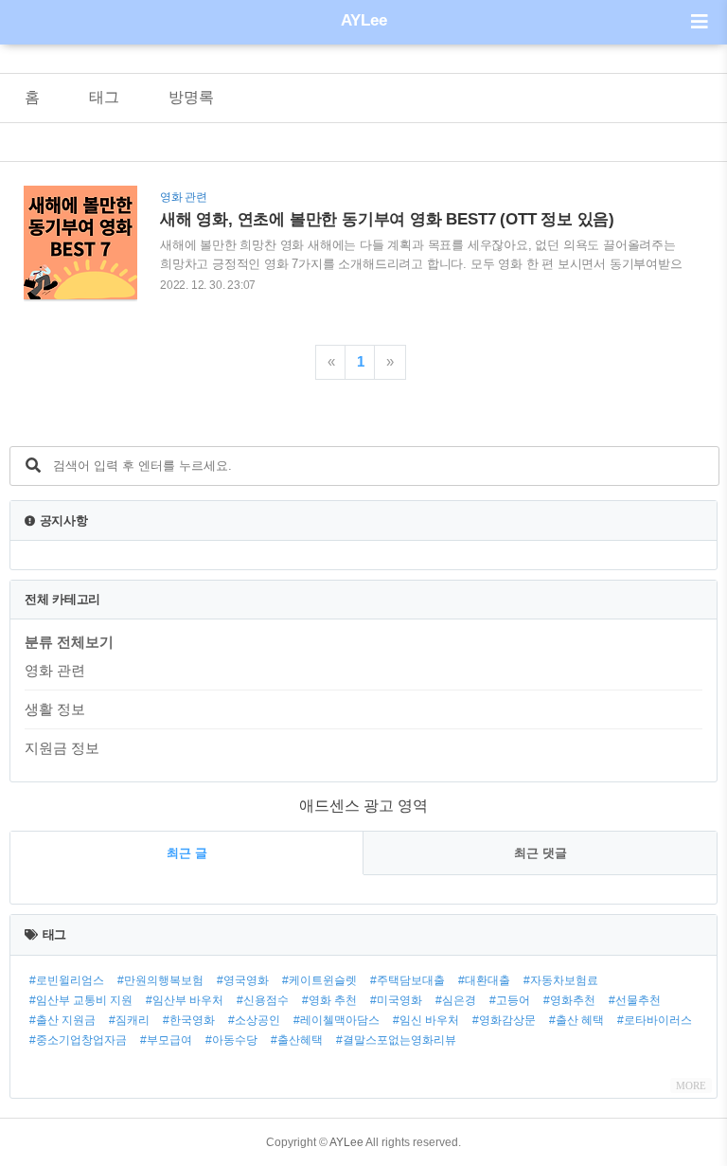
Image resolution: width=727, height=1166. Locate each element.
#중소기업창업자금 (78, 1040)
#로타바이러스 (654, 1020)
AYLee (364, 20)
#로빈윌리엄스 (66, 980)
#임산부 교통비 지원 (81, 1000)
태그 (104, 97)
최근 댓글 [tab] (540, 853)
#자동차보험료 (560, 980)
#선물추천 (635, 1000)
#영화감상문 (504, 1020)
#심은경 (455, 1000)
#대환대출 (484, 980)
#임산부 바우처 (184, 1000)
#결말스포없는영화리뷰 (396, 1040)
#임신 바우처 (426, 1020)
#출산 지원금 (62, 1020)
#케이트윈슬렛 (319, 980)
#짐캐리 (129, 1020)
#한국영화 (189, 1020)
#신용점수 (263, 1000)
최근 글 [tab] (187, 853)
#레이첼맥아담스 (336, 1020)
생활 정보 (55, 709)
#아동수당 (231, 1040)
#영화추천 (569, 1000)
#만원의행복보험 (160, 980)
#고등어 (509, 1000)
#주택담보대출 (407, 980)
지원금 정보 (62, 748)
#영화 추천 (329, 1000)
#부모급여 (166, 1040)
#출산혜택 (297, 1040)
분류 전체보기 (69, 642)
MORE (691, 1085)
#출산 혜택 (576, 1020)
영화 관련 (55, 670)
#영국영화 (243, 980)
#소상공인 (254, 1020)
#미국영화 (396, 1000)
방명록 (191, 97)
